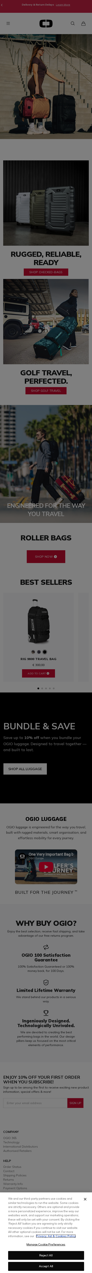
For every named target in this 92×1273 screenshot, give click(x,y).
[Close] (85, 1199)
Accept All (46, 1266)
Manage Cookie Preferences (46, 1244)
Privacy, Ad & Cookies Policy (56, 1236)
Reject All (45, 1255)
